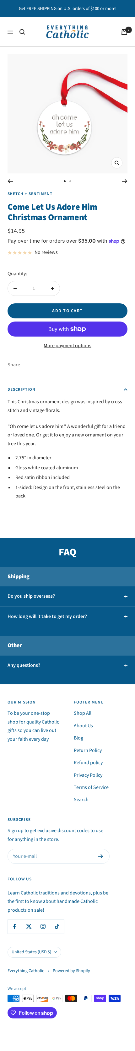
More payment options (67, 345)
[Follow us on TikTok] (57, 927)
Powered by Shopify (71, 971)
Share (14, 364)
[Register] (100, 856)
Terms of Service (91, 787)
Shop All (82, 713)
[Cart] (124, 32)
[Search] (22, 32)
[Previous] (10, 181)
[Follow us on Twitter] (29, 927)
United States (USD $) (31, 952)
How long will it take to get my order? (47, 616)
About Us (83, 725)
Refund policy (88, 762)
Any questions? (24, 665)
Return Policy (88, 750)
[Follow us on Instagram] (43, 927)
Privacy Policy (88, 775)
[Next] (124, 181)
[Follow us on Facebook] (15, 927)
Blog (78, 737)
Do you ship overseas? (31, 596)
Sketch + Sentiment (30, 194)
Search (81, 799)
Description (21, 389)
